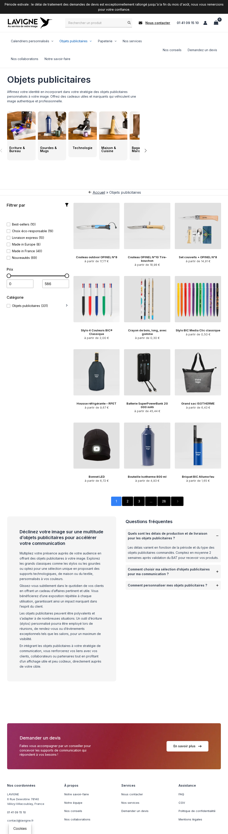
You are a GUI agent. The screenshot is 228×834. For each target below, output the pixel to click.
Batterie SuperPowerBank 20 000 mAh (147, 405)
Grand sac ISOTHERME (198, 403)
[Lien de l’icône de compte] (205, 23)
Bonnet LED (97, 476)
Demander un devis (135, 811)
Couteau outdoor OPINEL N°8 (96, 257)
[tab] (173, 545)
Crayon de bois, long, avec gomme (147, 332)
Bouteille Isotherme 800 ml (147, 476)
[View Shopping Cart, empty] (216, 23)
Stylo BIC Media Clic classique (198, 330)
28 (164, 501)
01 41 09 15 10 (188, 23)
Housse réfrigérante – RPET (96, 403)
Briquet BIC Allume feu (198, 476)
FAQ (181, 794)
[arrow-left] (90, 192)
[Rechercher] (129, 22)
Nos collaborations (77, 819)
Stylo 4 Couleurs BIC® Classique (96, 332)
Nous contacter (132, 794)
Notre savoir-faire (76, 794)
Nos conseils (73, 811)
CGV (182, 802)
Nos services (130, 802)
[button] (154, 23)
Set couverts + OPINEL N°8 (198, 257)
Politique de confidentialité (197, 811)
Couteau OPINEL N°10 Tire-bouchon (147, 258)
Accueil (99, 192)
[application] (51, 41)
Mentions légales (190, 819)
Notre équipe (73, 802)
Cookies (20, 828)
